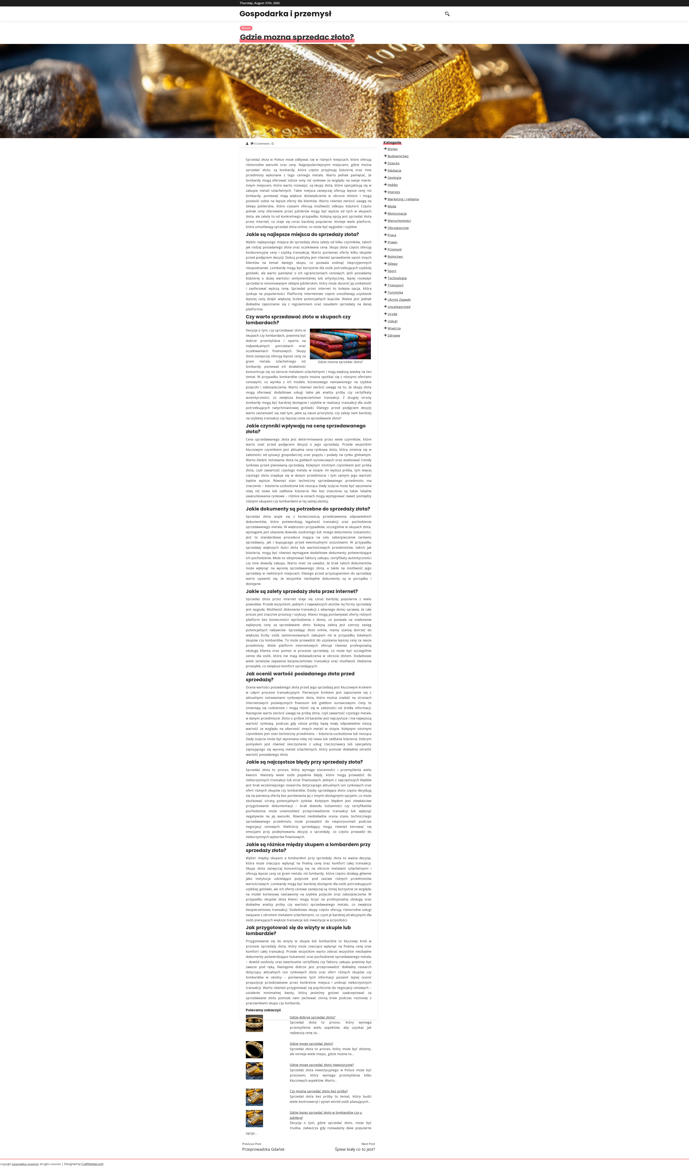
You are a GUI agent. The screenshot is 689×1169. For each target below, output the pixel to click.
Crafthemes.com (92, 1164)
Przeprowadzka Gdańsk (263, 1149)
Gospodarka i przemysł (285, 13)
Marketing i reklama (403, 199)
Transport (396, 285)
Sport (392, 271)
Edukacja (394, 170)
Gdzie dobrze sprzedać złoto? (312, 1017)
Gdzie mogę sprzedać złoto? (311, 1043)
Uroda (392, 314)
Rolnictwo (395, 256)
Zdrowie (394, 335)
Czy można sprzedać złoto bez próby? (319, 1091)
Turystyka (395, 292)
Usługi (392, 321)
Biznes (246, 28)
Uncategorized (399, 307)
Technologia (397, 278)
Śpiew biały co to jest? (355, 1149)
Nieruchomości (399, 220)
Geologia (394, 177)
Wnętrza (394, 328)
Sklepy (393, 264)
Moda (392, 206)
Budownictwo (398, 156)
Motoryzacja (397, 213)
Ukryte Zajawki (399, 299)
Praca (392, 235)
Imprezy (394, 192)
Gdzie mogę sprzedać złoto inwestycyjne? (322, 1065)
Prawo (392, 242)
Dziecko (394, 163)
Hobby (393, 185)
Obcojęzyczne (398, 228)
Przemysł (395, 249)
